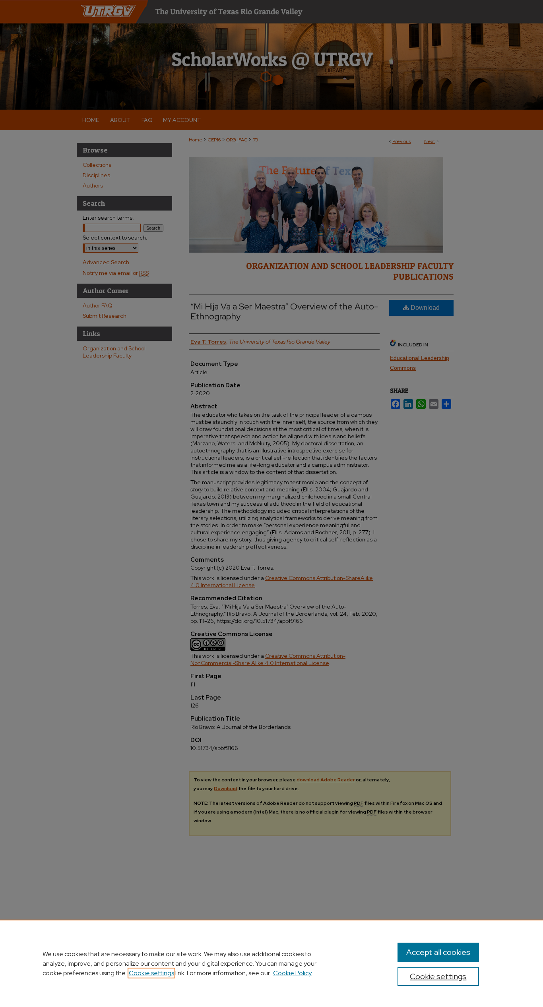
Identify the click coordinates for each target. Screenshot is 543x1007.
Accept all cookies (438, 952)
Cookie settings (151, 973)
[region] (271, 963)
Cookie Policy (292, 973)
